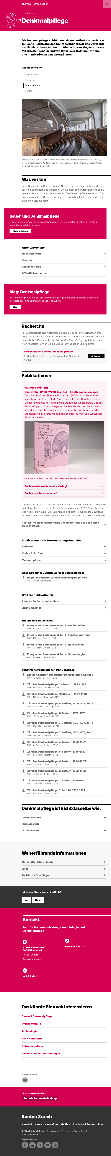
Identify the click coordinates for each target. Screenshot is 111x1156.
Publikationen (32, 85)
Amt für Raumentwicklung (40, 1098)
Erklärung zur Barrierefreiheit (74, 1131)
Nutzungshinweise (30, 1134)
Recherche (30, 80)
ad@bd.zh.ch (30, 976)
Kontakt (29, 91)
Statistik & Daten (84, 1124)
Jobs (100, 1124)
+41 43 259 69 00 (74, 946)
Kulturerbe (30, 13)
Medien (65, 1124)
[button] (64, 356)
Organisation (41, 3)
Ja (26, 900)
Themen (26, 3)
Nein (38, 900)
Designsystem (53, 1131)
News (38, 1124)
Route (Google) (31, 954)
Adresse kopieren (32, 959)
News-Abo (51, 1124)
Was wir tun (31, 74)
